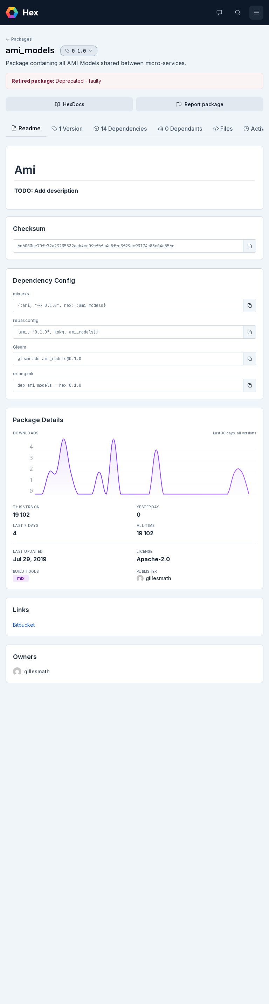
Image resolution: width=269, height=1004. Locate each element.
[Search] (238, 12)
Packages (21, 39)
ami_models (30, 50)
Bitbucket (24, 625)
